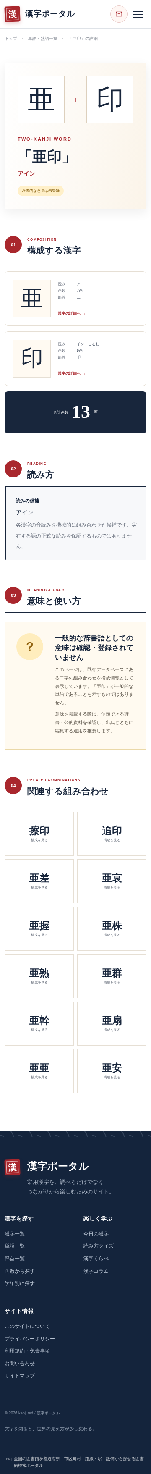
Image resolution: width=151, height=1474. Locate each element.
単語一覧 (15, 1246)
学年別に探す (20, 1283)
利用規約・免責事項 (27, 1351)
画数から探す (20, 1271)
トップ (11, 38)
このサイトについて (27, 1326)
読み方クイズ (98, 1246)
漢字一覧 (15, 1234)
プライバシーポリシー (30, 1339)
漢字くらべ (96, 1259)
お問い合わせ (20, 1363)
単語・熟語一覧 (42, 38)
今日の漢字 (96, 1234)
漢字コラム (96, 1271)
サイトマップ (20, 1376)
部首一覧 (15, 1259)
